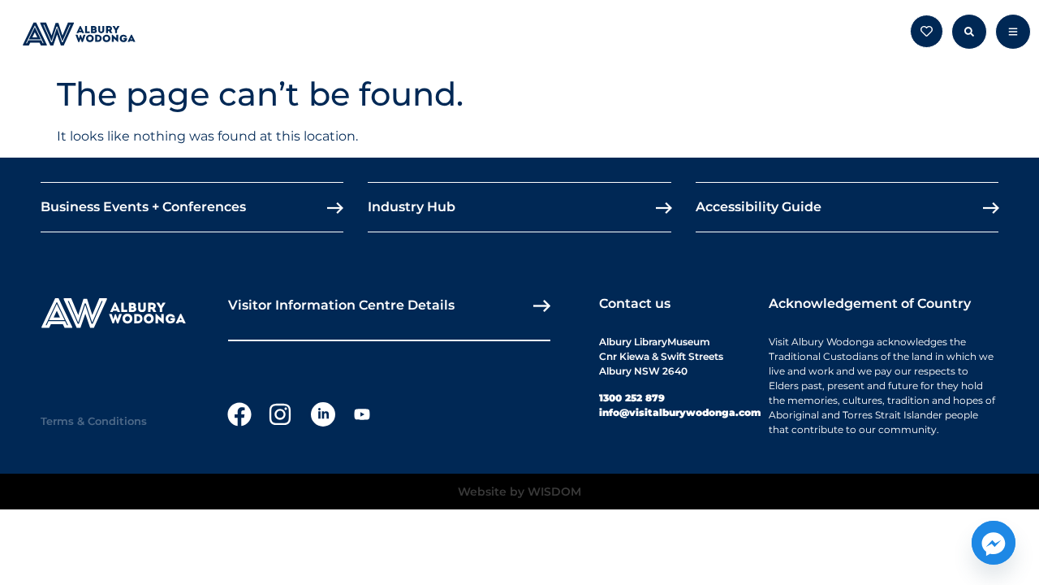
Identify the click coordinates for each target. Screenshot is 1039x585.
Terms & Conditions (94, 420)
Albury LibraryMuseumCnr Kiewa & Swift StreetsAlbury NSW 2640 (661, 356)
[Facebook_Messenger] (993, 543)
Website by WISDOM (519, 491)
